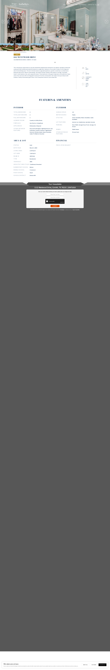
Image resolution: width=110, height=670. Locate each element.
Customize (93, 664)
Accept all (102, 664)
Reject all (85, 664)
